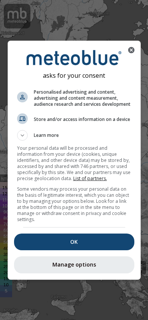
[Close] (131, 50)
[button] (74, 135)
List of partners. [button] (90, 178)
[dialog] (74, 160)
